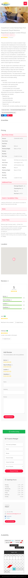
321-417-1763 (6, 109)
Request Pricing (14, 471)
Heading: (5, 389)
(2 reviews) (10, 37)
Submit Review (9, 416)
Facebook (8, 516)
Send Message (10, 521)
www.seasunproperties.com (9, 112)
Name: (5, 381)
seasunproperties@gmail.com (18, 109)
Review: (5, 397)
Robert (7, 506)
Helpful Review (19, 322)
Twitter (8, 518)
